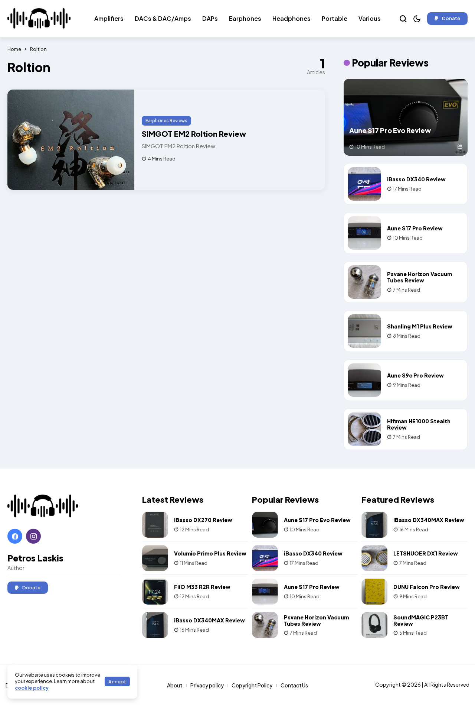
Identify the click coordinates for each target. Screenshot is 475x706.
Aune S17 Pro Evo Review (390, 130)
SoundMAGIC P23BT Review (420, 620)
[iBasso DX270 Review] (155, 525)
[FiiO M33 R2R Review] (155, 592)
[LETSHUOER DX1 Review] (374, 558)
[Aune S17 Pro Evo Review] (406, 117)
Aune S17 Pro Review (415, 228)
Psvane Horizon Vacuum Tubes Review (419, 277)
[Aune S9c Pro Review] (364, 380)
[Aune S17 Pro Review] (364, 233)
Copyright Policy (252, 685)
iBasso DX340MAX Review (209, 620)
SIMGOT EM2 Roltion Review (194, 133)
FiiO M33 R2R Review (202, 586)
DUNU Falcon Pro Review (426, 586)
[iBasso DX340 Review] (364, 184)
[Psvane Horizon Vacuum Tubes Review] (364, 282)
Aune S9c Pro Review (415, 375)
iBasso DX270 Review (203, 519)
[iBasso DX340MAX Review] (155, 625)
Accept (117, 681)
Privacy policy (207, 685)
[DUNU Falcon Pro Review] (374, 592)
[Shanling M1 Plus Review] (364, 331)
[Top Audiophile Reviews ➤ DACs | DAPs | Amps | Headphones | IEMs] (39, 19)
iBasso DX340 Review (416, 179)
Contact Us (294, 685)
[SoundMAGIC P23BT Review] (374, 625)
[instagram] (33, 536)
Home (14, 49)
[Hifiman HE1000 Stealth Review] (364, 429)
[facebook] (14, 536)
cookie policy (32, 688)
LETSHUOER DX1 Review (425, 553)
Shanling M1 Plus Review (419, 326)
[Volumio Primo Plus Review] (155, 558)
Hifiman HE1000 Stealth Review (419, 424)
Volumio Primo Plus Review (210, 553)
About (174, 685)
